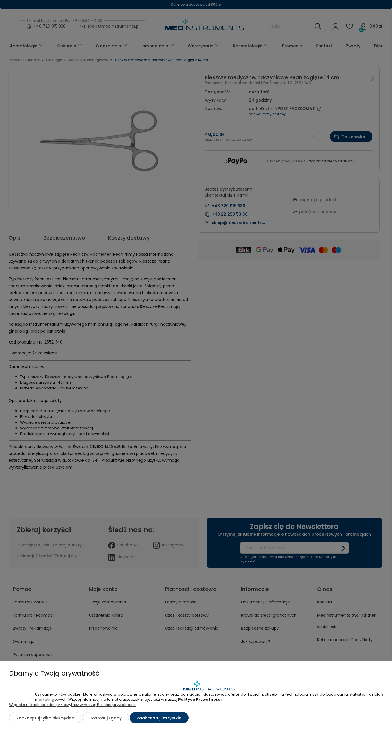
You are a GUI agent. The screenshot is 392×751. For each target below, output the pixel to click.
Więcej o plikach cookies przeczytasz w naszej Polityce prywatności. (72, 704)
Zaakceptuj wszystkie (159, 718)
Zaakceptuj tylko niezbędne (45, 718)
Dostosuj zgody (105, 718)
